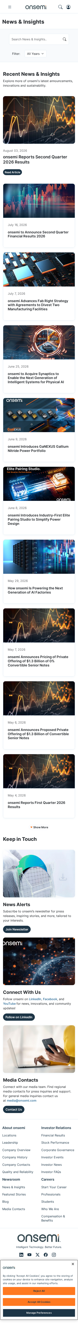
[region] (39, 1290)
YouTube (9, 1003)
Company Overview (16, 1150)
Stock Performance (55, 1142)
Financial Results (53, 1135)
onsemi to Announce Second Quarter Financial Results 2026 (38, 234)
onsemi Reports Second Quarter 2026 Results (35, 159)
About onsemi (13, 1128)
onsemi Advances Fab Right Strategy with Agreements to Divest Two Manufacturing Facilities (38, 305)
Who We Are (50, 1209)
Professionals (50, 1194)
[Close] (73, 1264)
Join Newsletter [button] (16, 929)
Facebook (50, 999)
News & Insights (13, 1187)
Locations (9, 1135)
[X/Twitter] (38, 1255)
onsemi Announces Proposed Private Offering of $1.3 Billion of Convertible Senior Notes (38, 734)
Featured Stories (14, 1194)
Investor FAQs (51, 1172)
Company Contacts (16, 1165)
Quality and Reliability (17, 1172)
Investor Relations (56, 1128)
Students (47, 1201)
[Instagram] (54, 1255)
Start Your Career (54, 1187)
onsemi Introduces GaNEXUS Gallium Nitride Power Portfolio (38, 448)
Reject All (38, 1290)
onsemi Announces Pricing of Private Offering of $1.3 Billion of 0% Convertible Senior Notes (38, 661)
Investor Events (52, 1157)
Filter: (16, 54)
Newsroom (11, 1179)
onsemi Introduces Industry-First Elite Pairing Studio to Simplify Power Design (39, 519)
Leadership (10, 1142)
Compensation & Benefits (53, 1218)
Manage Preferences (38, 1312)
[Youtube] (30, 1255)
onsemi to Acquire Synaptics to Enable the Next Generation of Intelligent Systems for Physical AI (36, 378)
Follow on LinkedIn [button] (18, 1017)
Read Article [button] (12, 172)
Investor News (51, 1165)
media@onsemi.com (21, 1100)
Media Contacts (13, 1209)
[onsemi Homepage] (36, 7)
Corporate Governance (57, 1150)
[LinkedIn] (21, 1255)
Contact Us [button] (13, 1109)
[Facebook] (46, 1255)
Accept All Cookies (39, 1301)
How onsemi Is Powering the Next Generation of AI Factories (35, 590)
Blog (5, 1201)
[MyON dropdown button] (69, 7)
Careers (47, 1179)
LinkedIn (35, 999)
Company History (14, 1157)
